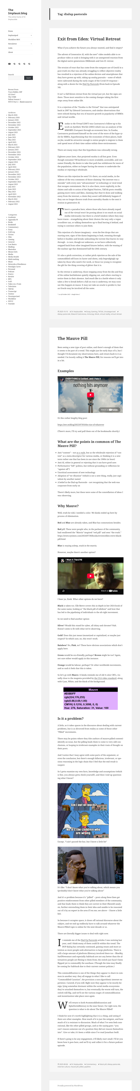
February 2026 (14, 117)
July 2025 (11, 135)
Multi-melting (13, 259)
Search (11, 74)
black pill (103, 1064)
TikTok (11, 289)
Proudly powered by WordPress (70, 1086)
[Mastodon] (20, 65)
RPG (9, 279)
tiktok (97, 314)
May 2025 (12, 140)
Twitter (11, 294)
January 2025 (13, 150)
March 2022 (12, 199)
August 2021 (13, 204)
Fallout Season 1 (14, 99)
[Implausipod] (15, 65)
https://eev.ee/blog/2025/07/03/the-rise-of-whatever (81, 424)
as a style (81, 452)
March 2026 (12, 115)
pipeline (87, 1067)
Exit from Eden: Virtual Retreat (89, 39)
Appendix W (13, 220)
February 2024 (14, 169)
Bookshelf (12, 224)
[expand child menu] (31, 35)
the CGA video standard (105, 678)
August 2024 (13, 162)
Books (10, 222)
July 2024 (11, 164)
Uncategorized (14, 296)
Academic (12, 217)
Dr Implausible (77, 311)
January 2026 (13, 120)
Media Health (13, 257)
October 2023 (13, 179)
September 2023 (14, 182)
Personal (11, 269)
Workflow (12, 299)
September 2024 (14, 159)
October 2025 (13, 127)
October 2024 (13, 157)
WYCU (10, 301)
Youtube (11, 304)
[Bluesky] (25, 65)
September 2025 (14, 130)
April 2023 (12, 194)
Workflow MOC (14, 39)
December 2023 (14, 174)
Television (12, 286)
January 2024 (13, 172)
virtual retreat (116, 314)
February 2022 (14, 201)
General (11, 242)
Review (11, 276)
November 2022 (14, 196)
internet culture (64, 1067)
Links (10, 48)
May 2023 (12, 192)
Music (10, 262)
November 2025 (14, 125)
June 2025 (12, 137)
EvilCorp (11, 232)
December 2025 (14, 122)
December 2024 (14, 152)
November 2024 (14, 154)
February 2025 (14, 147)
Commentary (13, 227)
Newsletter (12, 44)
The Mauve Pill (73, 338)
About (10, 52)
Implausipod (13, 35)
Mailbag (11, 247)
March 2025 (12, 145)
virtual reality (105, 314)
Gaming (11, 239)
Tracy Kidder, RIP (15, 92)
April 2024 (12, 167)
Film (10, 237)
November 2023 (14, 177)
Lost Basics (12, 244)
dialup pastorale (64, 314)
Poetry (10, 274)
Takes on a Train (14, 284)
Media (10, 254)
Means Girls (12, 252)
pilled (81, 1067)
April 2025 (12, 142)
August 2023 (13, 184)
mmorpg (90, 314)
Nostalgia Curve (14, 267)
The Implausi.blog (17, 11)
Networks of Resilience (17, 264)
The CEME (12, 97)
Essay (10, 229)
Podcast (11, 271)
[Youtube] (10, 65)
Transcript (12, 291)
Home (10, 31)
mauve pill (75, 1067)
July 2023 (11, 187)
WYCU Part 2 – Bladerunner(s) (20, 102)
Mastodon (12, 249)
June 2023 (12, 189)
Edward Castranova (78, 314)
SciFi (10, 281)
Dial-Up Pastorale (91, 84)
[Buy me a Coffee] (30, 65)
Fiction (11, 234)
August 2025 (13, 132)
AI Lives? (11, 94)
